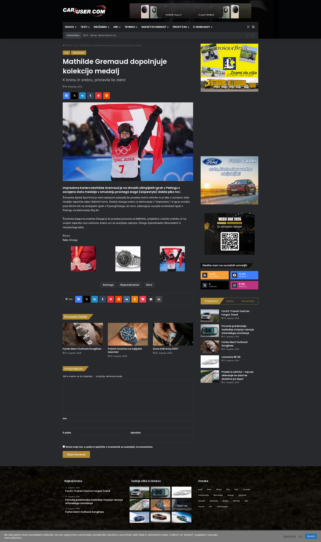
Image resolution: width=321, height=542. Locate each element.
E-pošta (68, 432)
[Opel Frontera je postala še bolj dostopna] (139, 517)
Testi (84, 26)
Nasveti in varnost (153, 26)
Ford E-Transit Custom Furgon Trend (235, 312)
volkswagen (222, 506)
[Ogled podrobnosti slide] (229, 68)
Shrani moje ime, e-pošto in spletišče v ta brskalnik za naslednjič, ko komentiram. (109, 446)
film (228, 489)
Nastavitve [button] (290, 536)
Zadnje (230, 301)
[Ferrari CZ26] (181, 504)
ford (236, 489)
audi (200, 489)
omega (109, 284)
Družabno (100, 26)
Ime (65, 418)
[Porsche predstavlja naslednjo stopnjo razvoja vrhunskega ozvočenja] (210, 330)
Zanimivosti (86, 45)
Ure (115, 26)
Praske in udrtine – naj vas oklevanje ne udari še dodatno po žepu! (237, 375)
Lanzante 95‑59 (231, 357)
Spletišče (136, 432)
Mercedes (218, 495)
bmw (209, 489)
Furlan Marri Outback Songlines (82, 348)
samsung (213, 501)
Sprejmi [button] (311, 536)
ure (150, 284)
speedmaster (130, 284)
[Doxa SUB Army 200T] (173, 334)
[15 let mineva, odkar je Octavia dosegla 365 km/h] (181, 517)
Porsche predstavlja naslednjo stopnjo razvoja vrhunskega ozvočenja (238, 329)
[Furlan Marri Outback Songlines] (83, 334)
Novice (69, 26)
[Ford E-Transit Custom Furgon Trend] (210, 315)
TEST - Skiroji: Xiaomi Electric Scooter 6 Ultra (106, 35)
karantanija (203, 495)
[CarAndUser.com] (84, 11)
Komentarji (248, 301)
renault (201, 501)
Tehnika (130, 26)
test (246, 501)
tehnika (236, 501)
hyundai (246, 489)
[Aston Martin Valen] (160, 517)
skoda (225, 501)
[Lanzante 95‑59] (210, 361)
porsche (242, 495)
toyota (201, 506)
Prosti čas (180, 26)
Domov (69, 45)
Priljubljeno (211, 301)
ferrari (219, 489)
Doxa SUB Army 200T (165, 348)
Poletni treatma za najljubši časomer (125, 350)
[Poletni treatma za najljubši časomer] (128, 334)
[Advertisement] (229, 123)
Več (300, 536)
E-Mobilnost (201, 26)
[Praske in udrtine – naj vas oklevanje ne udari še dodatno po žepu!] (210, 376)
